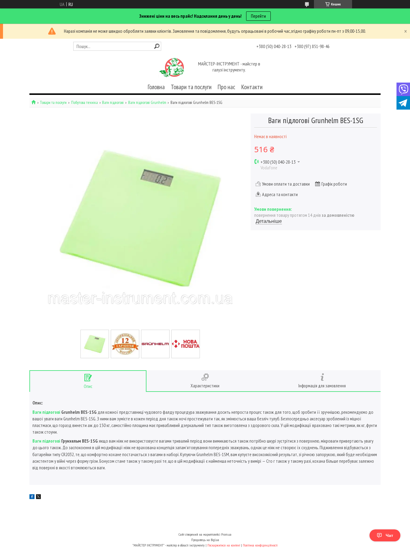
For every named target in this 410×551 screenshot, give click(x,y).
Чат (389, 535)
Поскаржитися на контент (223, 545)
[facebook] (32, 497)
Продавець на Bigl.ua (205, 539)
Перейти (258, 16)
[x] (38, 497)
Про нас (226, 87)
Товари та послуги (191, 87)
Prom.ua (226, 534)
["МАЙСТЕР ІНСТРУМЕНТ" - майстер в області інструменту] (171, 67)
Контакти (252, 87)
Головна (156, 87)
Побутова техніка (84, 102)
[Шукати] (156, 46)
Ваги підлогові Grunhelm (147, 102)
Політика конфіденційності (260, 545)
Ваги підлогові (113, 102)
